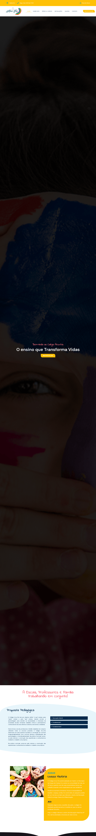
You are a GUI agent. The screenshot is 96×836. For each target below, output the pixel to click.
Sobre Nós (36, 11)
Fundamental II (57, 726)
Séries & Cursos (47, 11)
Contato (74, 11)
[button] (89, 11)
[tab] (69, 718)
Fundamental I (57, 722)
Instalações (58, 11)
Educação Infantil (58, 718)
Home (28, 11)
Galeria (67, 11)
